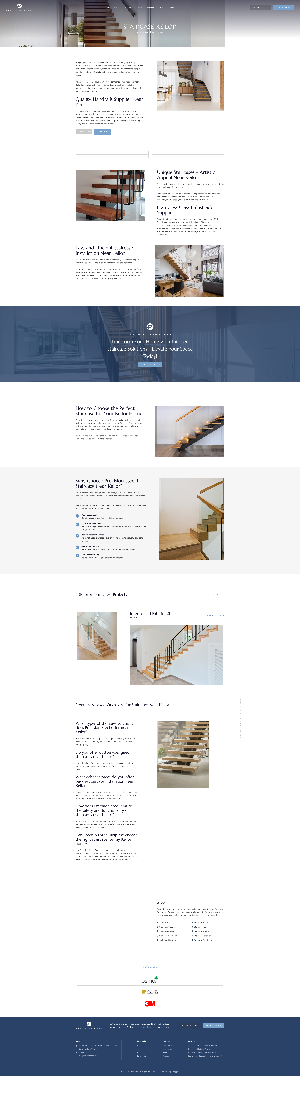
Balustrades (167, 1049)
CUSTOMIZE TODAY (150, 364)
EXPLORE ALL (215, 595)
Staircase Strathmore (203, 940)
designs (112, 69)
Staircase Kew (200, 927)
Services (127, 7)
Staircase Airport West (169, 922)
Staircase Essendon (168, 936)
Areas (162, 7)
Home (107, 7)
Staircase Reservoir (202, 936)
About (116, 7)
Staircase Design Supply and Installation (204, 1045)
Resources (151, 7)
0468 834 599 (262, 7)
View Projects (215, 615)
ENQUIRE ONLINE (283, 7)
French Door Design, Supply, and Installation (206, 1056)
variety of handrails (207, 197)
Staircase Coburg (167, 927)
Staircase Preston (202, 931)
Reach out (120, 505)
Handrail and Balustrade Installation (202, 1053)
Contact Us (173, 7)
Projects (138, 7)
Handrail (166, 1053)
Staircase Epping (167, 931)
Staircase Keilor (201, 922)
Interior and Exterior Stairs (199, 1049)
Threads (166, 1056)
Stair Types (167, 1045)
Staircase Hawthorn (168, 940)
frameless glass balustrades (169, 222)
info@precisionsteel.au (87, 1056)
